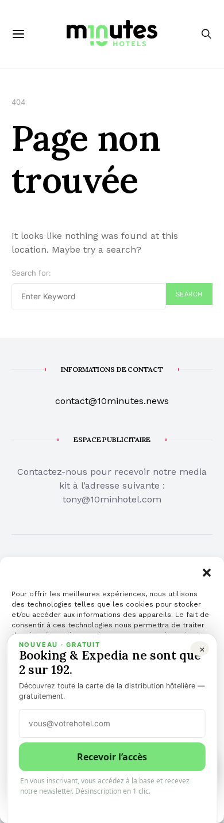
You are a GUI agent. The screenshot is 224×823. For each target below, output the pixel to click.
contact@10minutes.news (112, 400)
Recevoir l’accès (112, 756)
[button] (207, 571)
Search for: (31, 272)
